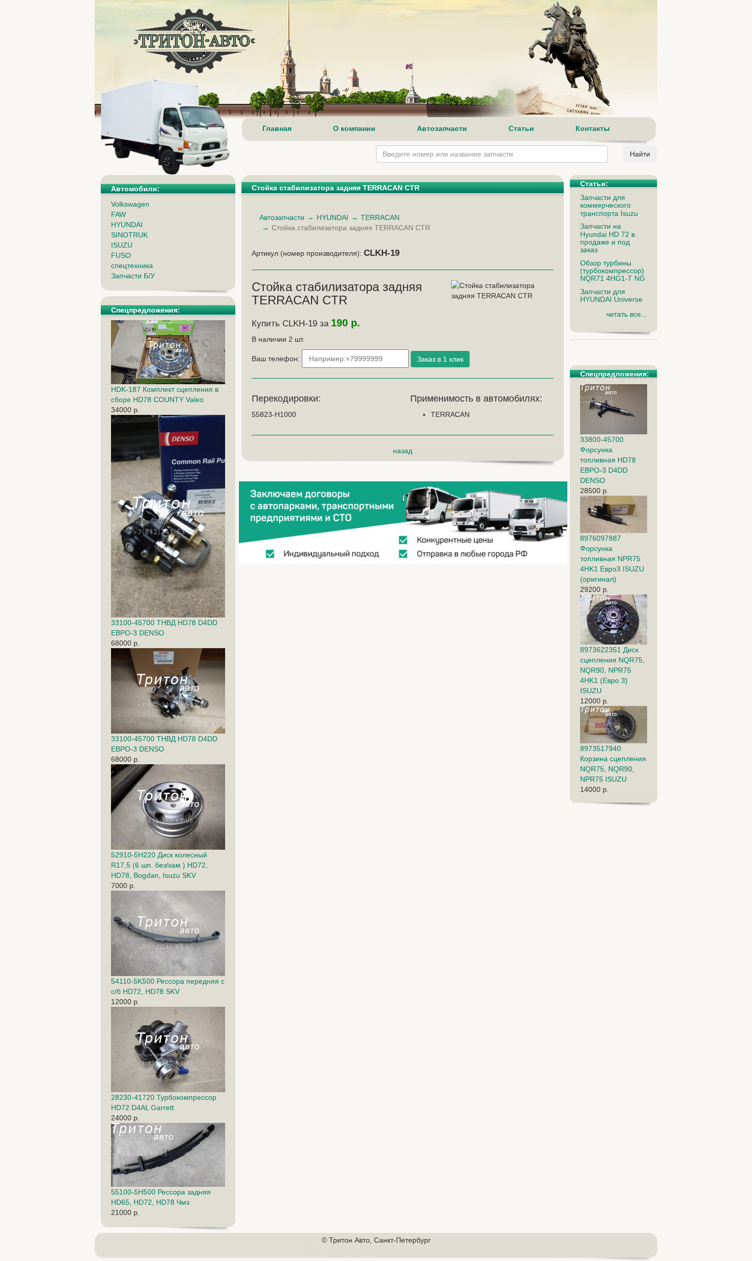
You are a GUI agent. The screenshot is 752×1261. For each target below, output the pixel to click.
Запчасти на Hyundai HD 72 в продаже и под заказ (607, 238)
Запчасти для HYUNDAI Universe (611, 295)
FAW (118, 214)
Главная (277, 128)
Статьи (521, 128)
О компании (354, 128)
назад (402, 451)
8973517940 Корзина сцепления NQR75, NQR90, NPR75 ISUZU (613, 763)
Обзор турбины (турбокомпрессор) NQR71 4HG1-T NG (612, 271)
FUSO (121, 255)
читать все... (626, 314)
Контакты (593, 128)
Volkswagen (130, 204)
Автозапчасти (442, 128)
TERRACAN (380, 217)
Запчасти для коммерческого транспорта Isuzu (609, 205)
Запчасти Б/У (133, 276)
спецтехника (132, 265)
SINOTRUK (129, 235)
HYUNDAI (127, 224)
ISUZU (121, 245)
